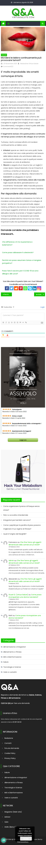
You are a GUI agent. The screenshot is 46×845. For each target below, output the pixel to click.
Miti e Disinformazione (12, 657)
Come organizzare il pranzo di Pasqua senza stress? (21, 508)
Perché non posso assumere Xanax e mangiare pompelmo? (21, 261)
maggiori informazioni (25, 835)
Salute (4, 55)
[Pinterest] (21, 288)
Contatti (7, 743)
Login (42, 307)
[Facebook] (7, 288)
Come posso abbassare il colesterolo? (17, 252)
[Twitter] (11, 288)
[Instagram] (39, 288)
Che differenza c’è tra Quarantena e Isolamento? (17, 243)
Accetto (26, 839)
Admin (11, 560)
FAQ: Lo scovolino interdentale (15, 515)
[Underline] (8, 322)
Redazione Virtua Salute (29, 63)
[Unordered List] (17, 322)
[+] (31, 322)
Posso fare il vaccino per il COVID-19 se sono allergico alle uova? (20, 272)
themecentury (22, 842)
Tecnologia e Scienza (12, 667)
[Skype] (30, 288)
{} (28, 322)
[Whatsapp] (25, 288)
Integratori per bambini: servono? (17, 520)
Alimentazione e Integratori (14, 647)
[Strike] (11, 322)
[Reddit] (16, 288)
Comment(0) (8, 66)
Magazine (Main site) (13, 812)
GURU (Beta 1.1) (10, 827)
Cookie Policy (9, 753)
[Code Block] (23, 322)
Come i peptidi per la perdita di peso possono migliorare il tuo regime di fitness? (22, 527)
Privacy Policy (10, 758)
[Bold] (3, 322)
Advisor (7, 817)
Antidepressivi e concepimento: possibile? (40, 294)
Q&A (6, 822)
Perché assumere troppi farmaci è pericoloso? (8, 294)
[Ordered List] (14, 322)
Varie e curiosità (10, 672)
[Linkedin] (34, 288)
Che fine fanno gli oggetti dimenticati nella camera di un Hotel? (25, 543)
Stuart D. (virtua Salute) (18, 594)
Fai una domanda (11, 748)
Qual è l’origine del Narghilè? (14, 534)
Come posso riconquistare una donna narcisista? (25, 595)
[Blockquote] (20, 322)
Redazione (8, 738)
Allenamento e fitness (12, 652)
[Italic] (6, 322)
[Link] (25, 322)
